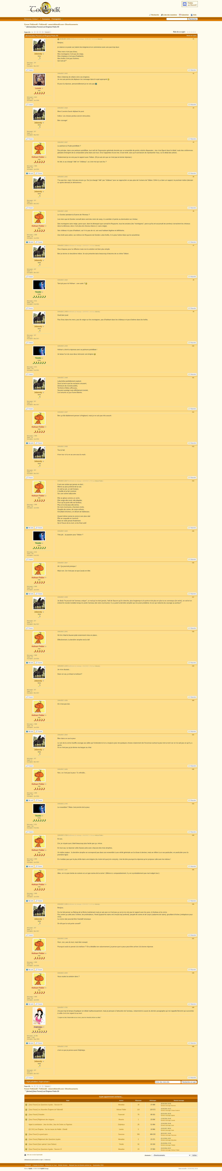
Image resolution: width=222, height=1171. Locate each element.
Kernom (173, 1105)
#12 (193, 412)
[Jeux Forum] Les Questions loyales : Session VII (45, 1105)
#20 (193, 700)
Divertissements (71, 24)
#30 (193, 1046)
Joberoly (38, 54)
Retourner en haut (51, 1165)
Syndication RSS (98, 1165)
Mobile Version (63, 1165)
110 (138, 1109)
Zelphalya (121, 1124)
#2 (193, 73)
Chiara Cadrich (175, 1110)
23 (138, 1149)
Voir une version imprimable (34, 1154)
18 (138, 1105)
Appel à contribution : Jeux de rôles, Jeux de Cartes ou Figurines (50, 1124)
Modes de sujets (192, 35)
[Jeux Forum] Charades (36, 1114)
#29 (193, 1007)
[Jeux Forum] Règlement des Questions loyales (45, 1139)
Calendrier (185, 15)
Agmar (173, 1115)
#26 (193, 904)
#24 (193, 835)
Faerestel (121, 1114)
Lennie (173, 1120)
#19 (193, 666)
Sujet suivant (43, 1082)
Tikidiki (121, 1144)
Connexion (46, 19)
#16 (193, 562)
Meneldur (121, 1105)
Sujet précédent (32, 1082)
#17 (193, 597)
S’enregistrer (56, 19)
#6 (193, 211)
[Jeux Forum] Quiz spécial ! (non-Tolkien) (42, 1144)
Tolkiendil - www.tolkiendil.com (51, 24)
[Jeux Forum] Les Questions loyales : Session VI (45, 1149)
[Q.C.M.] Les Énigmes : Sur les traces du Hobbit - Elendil (48, 1129)
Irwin (172, 1125)
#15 (193, 531)
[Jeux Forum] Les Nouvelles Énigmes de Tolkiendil (46, 1109)
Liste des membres (170, 15)
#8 (193, 280)
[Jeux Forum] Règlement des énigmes (41, 1119)
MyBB (30, 1168)
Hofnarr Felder (99, 481)
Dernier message (166, 1105)
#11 (193, 377)
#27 (193, 938)
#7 (193, 245)
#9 (193, 311)
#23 (193, 803)
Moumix (121, 1119)
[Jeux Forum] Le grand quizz (38, 1134)
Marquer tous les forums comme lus (80, 1165)
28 (138, 1124)
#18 (193, 631)
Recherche (155, 15)
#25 (193, 869)
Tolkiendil (28, 1165)
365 (138, 1134)
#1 (193, 39)
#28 (193, 973)
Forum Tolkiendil (31, 24)
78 (138, 1114)
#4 (193, 142)
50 (138, 1144)
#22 (193, 769)
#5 (193, 176)
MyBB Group (44, 1168)
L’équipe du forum (38, 1165)
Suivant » (47, 32)
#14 (193, 481)
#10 (193, 346)
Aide (194, 15)
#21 (193, 734)
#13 (193, 446)
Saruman (121, 1134)
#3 (193, 108)
